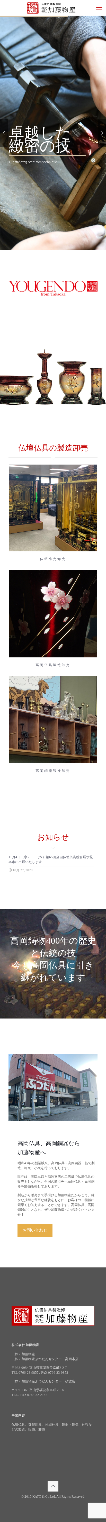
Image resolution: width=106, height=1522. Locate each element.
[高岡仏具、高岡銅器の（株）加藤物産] (53, 7)
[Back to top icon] (53, 1486)
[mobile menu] (99, 7)
